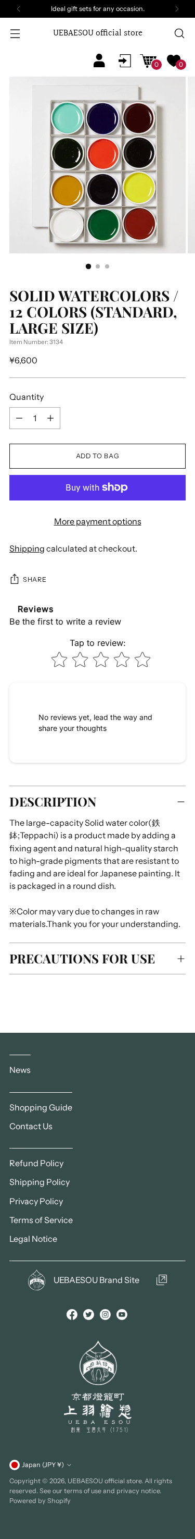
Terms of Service (41, 1220)
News (20, 1070)
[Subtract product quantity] (50, 418)
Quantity (26, 397)
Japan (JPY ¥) (43, 1465)
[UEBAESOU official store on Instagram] (106, 1316)
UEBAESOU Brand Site (96, 1280)
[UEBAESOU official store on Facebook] (73, 1316)
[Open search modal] (179, 33)
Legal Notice (33, 1238)
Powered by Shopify (40, 1501)
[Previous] (18, 9)
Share (34, 579)
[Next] (176, 9)
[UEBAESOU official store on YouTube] (122, 1316)
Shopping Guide (40, 1107)
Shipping (27, 548)
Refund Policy (36, 1163)
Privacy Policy (36, 1201)
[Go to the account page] (124, 60)
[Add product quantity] (19, 418)
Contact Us (31, 1126)
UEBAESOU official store (104, 1481)
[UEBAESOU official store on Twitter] (89, 1316)
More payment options (97, 521)
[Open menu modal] (16, 33)
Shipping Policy (39, 1182)
